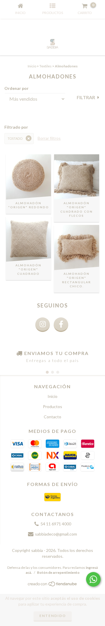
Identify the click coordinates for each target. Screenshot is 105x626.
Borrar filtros (49, 138)
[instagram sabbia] (42, 324)
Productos (52, 406)
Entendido (52, 615)
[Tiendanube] (52, 585)
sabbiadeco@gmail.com (56, 533)
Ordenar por (16, 88)
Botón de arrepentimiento (58, 572)
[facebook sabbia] (61, 324)
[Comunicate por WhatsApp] (93, 579)
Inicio (32, 66)
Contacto (52, 416)
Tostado (15, 138)
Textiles (45, 66)
